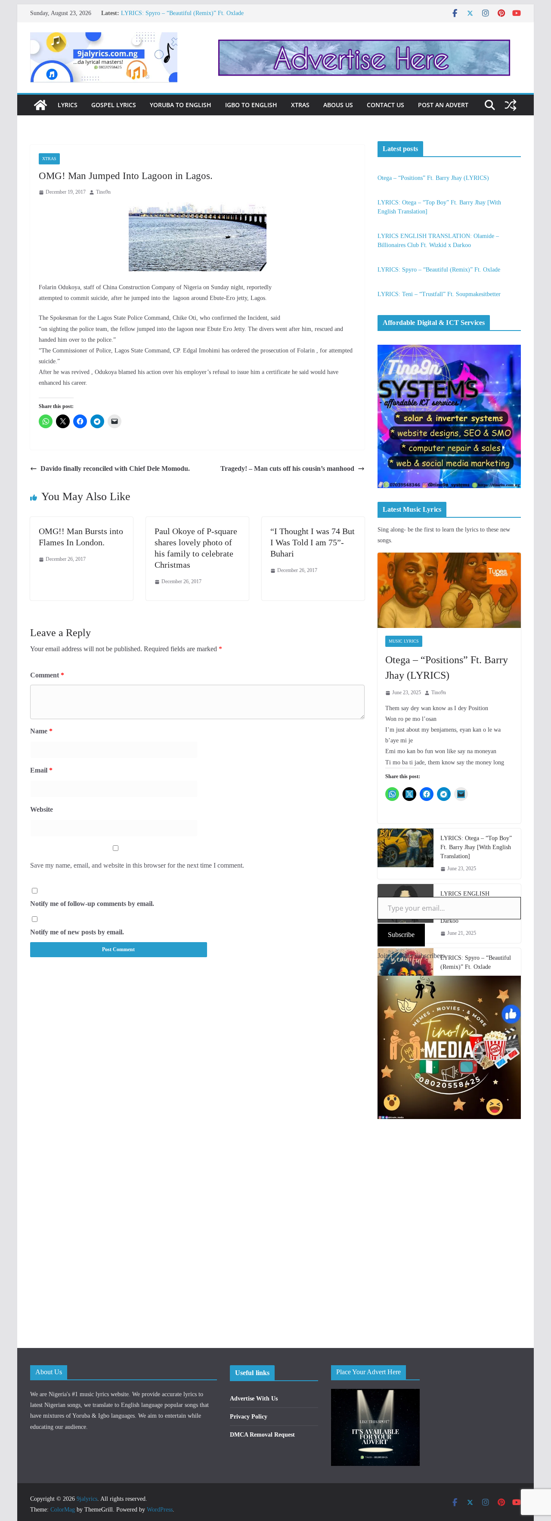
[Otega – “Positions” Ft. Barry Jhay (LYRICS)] (449, 590)
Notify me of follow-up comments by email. (92, 903)
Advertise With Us (254, 1398)
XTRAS (300, 105)
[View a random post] (510, 105)
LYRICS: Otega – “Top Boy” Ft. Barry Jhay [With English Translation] (476, 847)
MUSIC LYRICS (404, 641)
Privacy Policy (248, 1416)
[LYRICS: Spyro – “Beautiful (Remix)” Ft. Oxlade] (405, 968)
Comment (47, 675)
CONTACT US (385, 105)
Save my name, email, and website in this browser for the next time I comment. (137, 865)
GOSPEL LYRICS (113, 105)
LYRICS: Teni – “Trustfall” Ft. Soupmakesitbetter (439, 294)
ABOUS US (338, 105)
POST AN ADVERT (443, 105)
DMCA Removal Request (262, 1434)
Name (41, 731)
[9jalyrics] (40, 105)
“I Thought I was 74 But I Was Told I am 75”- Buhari (312, 542)
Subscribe (401, 934)
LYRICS (67, 105)
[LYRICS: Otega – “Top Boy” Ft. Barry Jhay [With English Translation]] (405, 854)
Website (41, 809)
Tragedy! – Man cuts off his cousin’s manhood (287, 468)
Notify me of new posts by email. (77, 932)
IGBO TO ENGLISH (251, 105)
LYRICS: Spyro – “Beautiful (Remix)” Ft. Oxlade (182, 13)
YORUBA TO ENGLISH (180, 105)
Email (41, 770)
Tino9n (103, 192)
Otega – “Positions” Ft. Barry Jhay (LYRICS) (433, 178)
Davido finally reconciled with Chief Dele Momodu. (115, 468)
